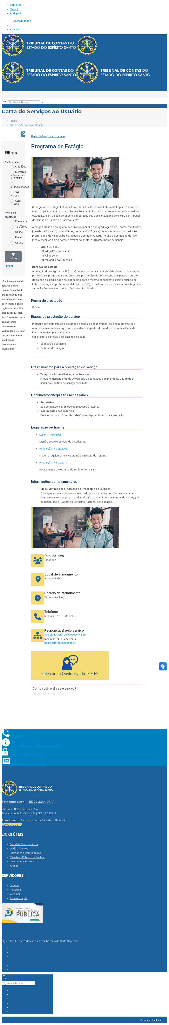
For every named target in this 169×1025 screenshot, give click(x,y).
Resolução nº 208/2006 (53, 448)
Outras (19, 242)
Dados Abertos (19, 848)
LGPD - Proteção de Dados (26, 754)
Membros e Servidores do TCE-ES (18, 175)
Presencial (21, 221)
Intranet (14, 885)
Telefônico (21, 226)
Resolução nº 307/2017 (53, 462)
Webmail (15, 894)
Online (19, 232)
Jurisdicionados (19, 187)
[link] (42, 102)
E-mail (18, 237)
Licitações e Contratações (25, 852)
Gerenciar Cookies (150, 1020)
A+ (17, 29)
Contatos (17, 736)
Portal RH (15, 889)
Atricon (14, 865)
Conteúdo (17, 4)
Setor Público (16, 202)
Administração (18, 898)
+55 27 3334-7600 (40, 802)
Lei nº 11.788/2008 (50, 434)
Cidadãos (20, 166)
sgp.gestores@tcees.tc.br (59, 642)
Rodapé (15, 13)
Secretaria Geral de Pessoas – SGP (65, 634)
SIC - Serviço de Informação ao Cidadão (36, 745)
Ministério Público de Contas (27, 857)
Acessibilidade (22, 20)
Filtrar (13, 258)
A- (11, 29)
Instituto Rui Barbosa (22, 861)
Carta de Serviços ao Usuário (42, 111)
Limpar (9, 265)
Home (13, 120)
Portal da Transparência (24, 844)
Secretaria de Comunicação (28, 764)
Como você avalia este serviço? (54, 688)
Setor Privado (16, 194)
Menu (14, 9)
